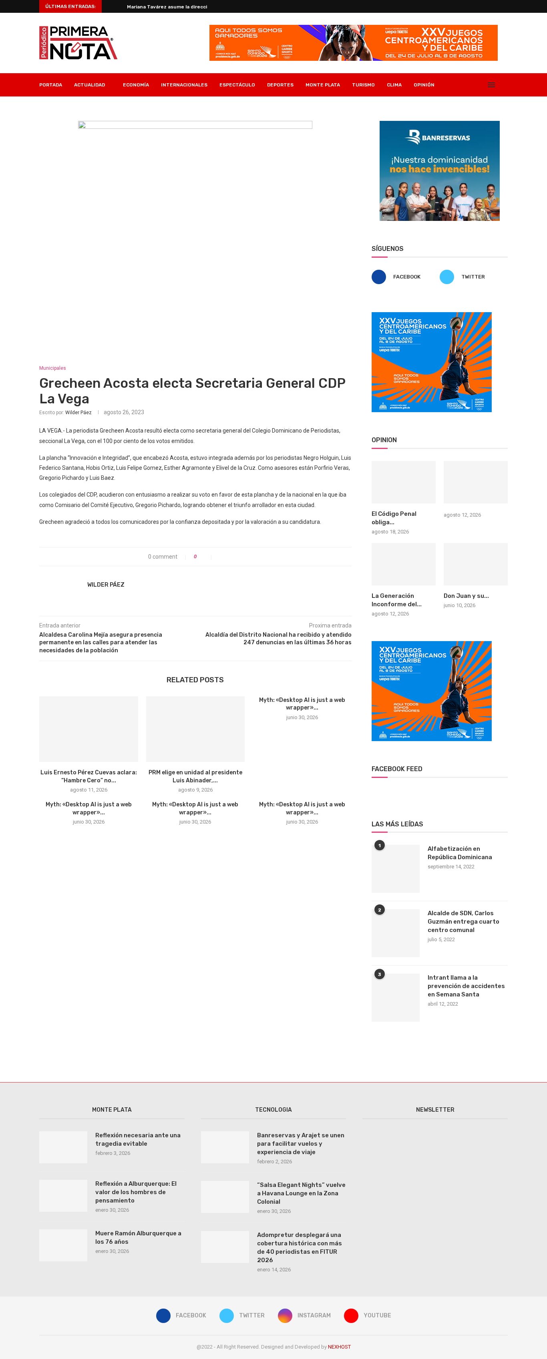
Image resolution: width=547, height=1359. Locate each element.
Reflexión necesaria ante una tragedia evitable (138, 1139)
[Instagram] (472, 84)
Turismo (363, 85)
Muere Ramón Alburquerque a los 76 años (138, 1237)
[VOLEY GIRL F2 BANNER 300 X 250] (432, 315)
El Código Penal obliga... (394, 518)
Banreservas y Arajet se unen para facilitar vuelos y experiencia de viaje (300, 1144)
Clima (394, 85)
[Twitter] (463, 84)
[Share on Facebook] (221, 556)
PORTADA (50, 85)
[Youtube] (480, 84)
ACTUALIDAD (89, 85)
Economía (136, 85)
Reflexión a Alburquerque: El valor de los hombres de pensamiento (136, 1192)
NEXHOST (339, 1347)
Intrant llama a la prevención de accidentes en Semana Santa (466, 986)
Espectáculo (237, 85)
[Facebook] (455, 84)
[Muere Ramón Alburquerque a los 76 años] (63, 1245)
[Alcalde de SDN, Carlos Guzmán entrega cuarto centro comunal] (396, 933)
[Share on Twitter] (229, 556)
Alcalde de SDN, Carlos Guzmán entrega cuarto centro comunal (463, 922)
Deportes (280, 85)
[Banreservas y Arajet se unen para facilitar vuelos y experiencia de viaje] (225, 1147)
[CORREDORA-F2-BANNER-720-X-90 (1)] (353, 28)
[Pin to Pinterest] (238, 556)
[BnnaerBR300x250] (440, 124)
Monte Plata (323, 85)
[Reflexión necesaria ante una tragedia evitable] (63, 1147)
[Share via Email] (246, 556)
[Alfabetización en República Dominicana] (396, 869)
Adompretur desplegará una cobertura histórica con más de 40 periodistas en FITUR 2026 (299, 1247)
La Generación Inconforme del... (397, 600)
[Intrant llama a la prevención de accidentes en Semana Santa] (396, 998)
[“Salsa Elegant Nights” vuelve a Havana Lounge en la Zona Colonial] (225, 1197)
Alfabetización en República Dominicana (460, 853)
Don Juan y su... (466, 595)
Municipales (52, 368)
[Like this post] (206, 556)
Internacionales (184, 85)
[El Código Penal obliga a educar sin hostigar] (404, 482)
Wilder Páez (78, 412)
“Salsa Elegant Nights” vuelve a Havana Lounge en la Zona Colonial (301, 1193)
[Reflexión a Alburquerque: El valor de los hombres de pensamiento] (63, 1196)
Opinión (424, 85)
